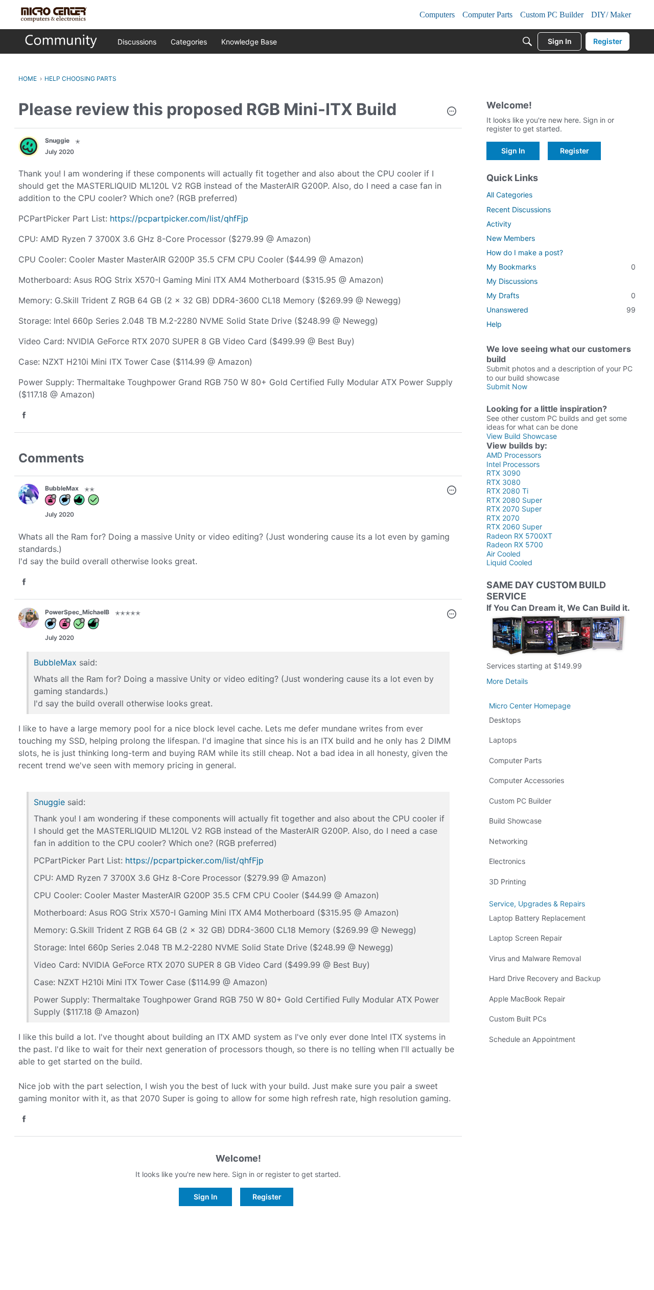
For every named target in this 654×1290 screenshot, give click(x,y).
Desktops (505, 720)
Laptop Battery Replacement (537, 918)
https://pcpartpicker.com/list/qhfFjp (179, 218)
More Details (507, 681)
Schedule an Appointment (532, 1039)
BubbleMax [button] (62, 488)
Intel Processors (513, 464)
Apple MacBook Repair (527, 998)
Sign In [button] (206, 1196)
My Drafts (561, 295)
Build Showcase (515, 820)
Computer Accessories (526, 780)
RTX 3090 (503, 473)
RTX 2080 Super (514, 500)
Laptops (503, 740)
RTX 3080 (503, 482)
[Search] (527, 41)
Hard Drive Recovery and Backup (545, 978)
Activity (498, 223)
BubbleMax (55, 662)
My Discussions (512, 281)
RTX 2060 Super (514, 526)
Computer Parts (515, 760)
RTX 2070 (503, 518)
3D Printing (507, 881)
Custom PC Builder (520, 800)
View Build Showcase (521, 436)
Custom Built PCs (517, 1018)
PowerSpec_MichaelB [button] (77, 612)
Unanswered (561, 309)
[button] (452, 112)
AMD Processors (513, 455)
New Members (510, 238)
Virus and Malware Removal (535, 958)
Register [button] (267, 1196)
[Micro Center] (61, 41)
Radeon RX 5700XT (519, 535)
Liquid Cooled (509, 562)
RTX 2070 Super (514, 508)
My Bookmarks (561, 266)
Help (494, 324)
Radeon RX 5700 (514, 544)
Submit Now (506, 386)
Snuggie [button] (57, 140)
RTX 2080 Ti (507, 490)
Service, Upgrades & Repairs (537, 903)
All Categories (509, 194)
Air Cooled (503, 553)
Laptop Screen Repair (525, 937)
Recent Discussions (518, 209)
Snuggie (49, 802)
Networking (508, 841)
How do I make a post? (524, 252)
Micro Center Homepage (530, 705)
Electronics (507, 861)
